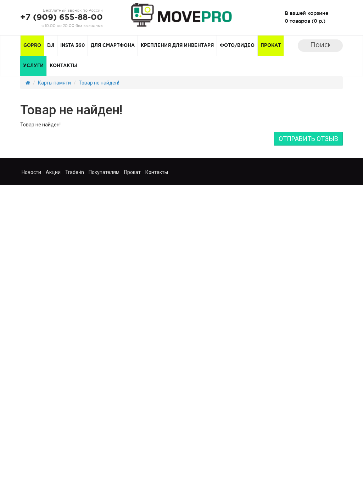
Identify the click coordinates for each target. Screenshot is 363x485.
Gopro (32, 46)
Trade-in (74, 172)
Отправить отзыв (308, 138)
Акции (53, 172)
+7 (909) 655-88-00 (61, 17)
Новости (31, 172)
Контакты (63, 66)
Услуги (33, 66)
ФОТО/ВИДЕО (237, 46)
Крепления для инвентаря (177, 46)
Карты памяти (54, 83)
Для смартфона (113, 46)
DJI (50, 46)
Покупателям (104, 172)
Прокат (271, 46)
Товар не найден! (99, 83)
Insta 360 (72, 46)
